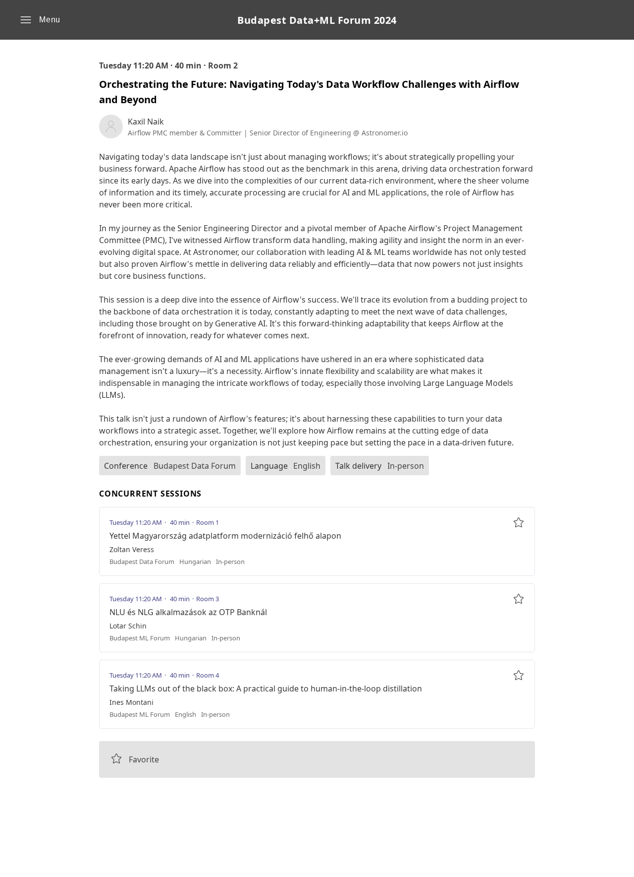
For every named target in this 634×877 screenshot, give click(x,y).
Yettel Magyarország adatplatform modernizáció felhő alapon (225, 535)
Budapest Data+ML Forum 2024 (317, 20)
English (306, 465)
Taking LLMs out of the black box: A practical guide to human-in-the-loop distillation (265, 688)
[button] (40, 20)
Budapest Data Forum (195, 465)
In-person (405, 465)
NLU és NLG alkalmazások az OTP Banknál (188, 612)
